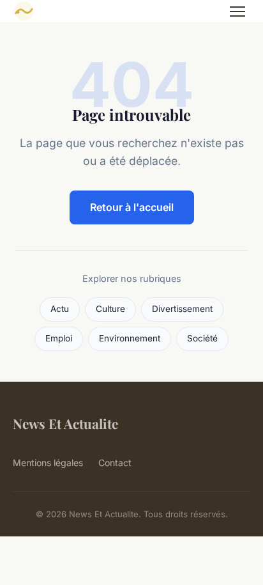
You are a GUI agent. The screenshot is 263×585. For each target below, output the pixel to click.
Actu (59, 309)
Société (202, 338)
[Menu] (237, 11)
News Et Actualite (65, 423)
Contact (115, 462)
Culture (110, 309)
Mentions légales (48, 462)
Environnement (129, 338)
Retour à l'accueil (132, 207)
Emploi (58, 338)
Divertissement (182, 309)
